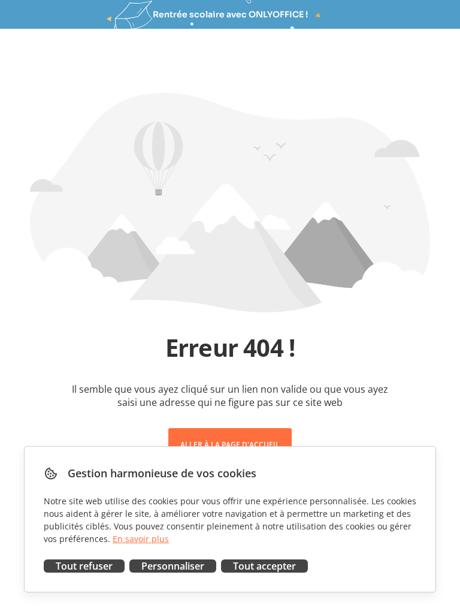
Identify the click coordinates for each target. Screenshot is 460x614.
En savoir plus (141, 538)
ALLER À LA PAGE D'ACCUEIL (230, 445)
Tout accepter (264, 566)
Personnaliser (172, 566)
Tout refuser (84, 566)
